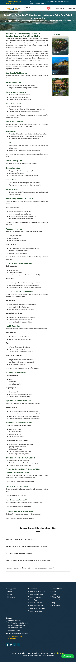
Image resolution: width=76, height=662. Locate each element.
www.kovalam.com (36, 603)
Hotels (9, 594)
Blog (53, 603)
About (54, 594)
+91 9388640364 (13, 1)
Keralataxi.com (59, 653)
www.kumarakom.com (37, 591)
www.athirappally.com (37, 608)
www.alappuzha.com (37, 600)
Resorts (9, 591)
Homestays (11, 597)
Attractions (71, 8)
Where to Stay (59, 8)
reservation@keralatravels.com (38, 3)
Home (54, 591)
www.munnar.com (36, 611)
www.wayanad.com (36, 597)
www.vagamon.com (36, 605)
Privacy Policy (56, 597)
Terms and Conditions (59, 600)
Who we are (56, 605)
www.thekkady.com (36, 594)
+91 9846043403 (13, 2)
